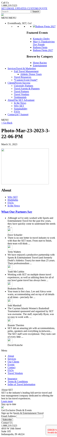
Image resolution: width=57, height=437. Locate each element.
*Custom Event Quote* (26, 80)
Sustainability (20, 108)
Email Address (8, 416)
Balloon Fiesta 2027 (43, 50)
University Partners (23, 85)
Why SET (19, 105)
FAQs (17, 111)
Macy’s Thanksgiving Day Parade (44, 43)
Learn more (7, 401)
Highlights (13, 200)
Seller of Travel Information (21, 384)
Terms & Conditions (18, 381)
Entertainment (40, 65)
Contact (11, 367)
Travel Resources (22, 77)
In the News (20, 103)
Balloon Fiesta (40, 47)
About (11, 356)
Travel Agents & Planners (27, 88)
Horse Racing (40, 62)
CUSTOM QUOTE (37, 8)
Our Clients (13, 361)
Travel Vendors (21, 94)
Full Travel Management (26, 71)
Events (11, 364)
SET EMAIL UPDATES (14, 8)
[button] (8, 17)
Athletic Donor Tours (31, 74)
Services (12, 358)
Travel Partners (21, 91)
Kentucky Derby (41, 38)
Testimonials (20, 97)
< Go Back (6, 122)
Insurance (12, 378)
